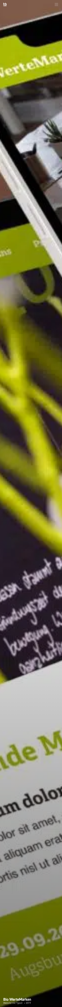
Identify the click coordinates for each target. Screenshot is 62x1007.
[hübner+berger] (5, 4)
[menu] (56, 4)
